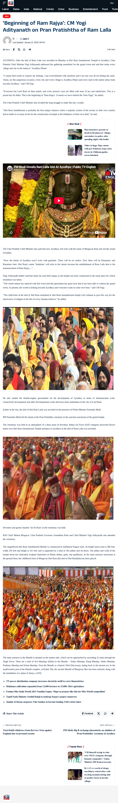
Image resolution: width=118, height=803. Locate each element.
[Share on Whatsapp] (24, 49)
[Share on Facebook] (13, 49)
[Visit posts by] (7, 40)
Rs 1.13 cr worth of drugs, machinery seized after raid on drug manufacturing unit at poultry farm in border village (97, 774)
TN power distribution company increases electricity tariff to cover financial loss (45, 681)
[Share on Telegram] (29, 49)
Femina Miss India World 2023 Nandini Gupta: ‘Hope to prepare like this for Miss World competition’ (55, 691)
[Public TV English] (11, 3)
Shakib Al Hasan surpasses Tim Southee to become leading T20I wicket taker (43, 702)
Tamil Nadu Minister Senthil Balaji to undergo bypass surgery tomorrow (41, 697)
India (7, 16)
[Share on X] (19, 49)
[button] (5, 3)
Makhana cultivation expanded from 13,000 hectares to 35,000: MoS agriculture (45, 686)
